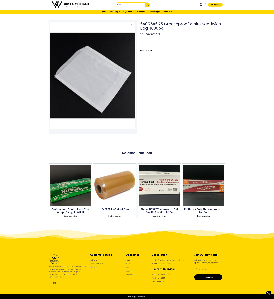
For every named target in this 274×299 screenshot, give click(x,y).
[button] (132, 25)
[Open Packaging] (119, 11)
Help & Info (94, 260)
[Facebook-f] (50, 283)
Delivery (93, 267)
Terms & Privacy (96, 264)
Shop (127, 264)
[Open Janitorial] (171, 11)
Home (127, 260)
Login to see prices (70, 216)
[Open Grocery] (145, 11)
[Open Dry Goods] (133, 11)
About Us (129, 271)
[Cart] (205, 4)
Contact (129, 275)
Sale (127, 267)
